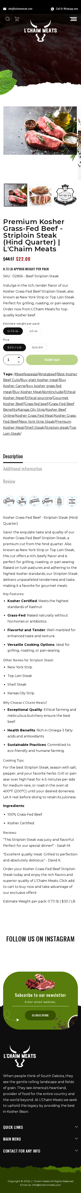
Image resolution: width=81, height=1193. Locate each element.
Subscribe (40, 1015)
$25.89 (39, 348)
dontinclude (52, 392)
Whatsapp (68, 8)
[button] (73, 19)
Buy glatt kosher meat (39, 380)
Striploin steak (57, 428)
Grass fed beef (36, 404)
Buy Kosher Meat (27, 392)
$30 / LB (16, 348)
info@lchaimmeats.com (46, 1184)
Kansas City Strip (31, 410)
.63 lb (35, 332)
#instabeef (47, 374)
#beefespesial (26, 374)
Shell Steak (34, 428)
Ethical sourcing (38, 398)
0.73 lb (15, 332)
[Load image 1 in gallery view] (15, 195)
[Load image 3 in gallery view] (40, 195)
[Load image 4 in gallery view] (65, 195)
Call (58, 8)
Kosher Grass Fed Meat (34, 416)
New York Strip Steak (36, 422)
